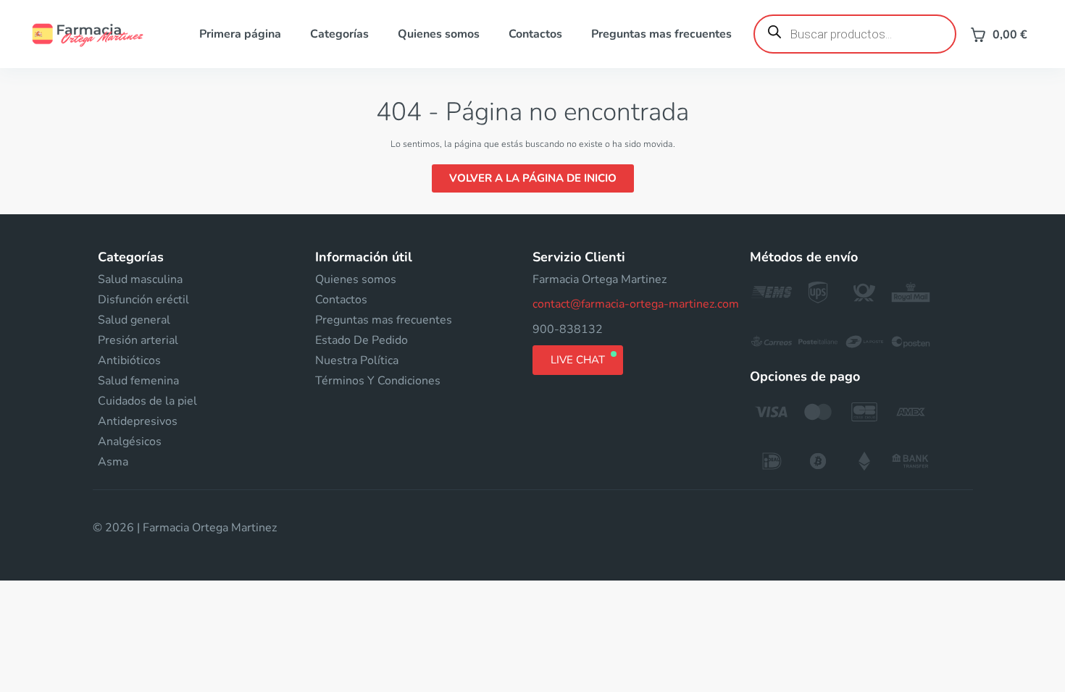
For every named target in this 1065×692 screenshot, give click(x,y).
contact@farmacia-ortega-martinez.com (635, 304)
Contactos (535, 34)
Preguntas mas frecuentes (661, 34)
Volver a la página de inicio (533, 178)
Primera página (240, 34)
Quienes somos (439, 34)
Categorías (339, 34)
